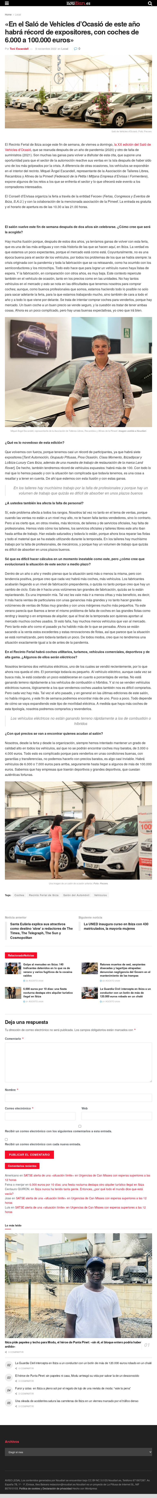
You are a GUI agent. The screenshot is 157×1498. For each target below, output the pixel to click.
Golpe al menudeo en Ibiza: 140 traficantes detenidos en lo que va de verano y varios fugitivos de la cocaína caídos (47, 969)
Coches (19, 895)
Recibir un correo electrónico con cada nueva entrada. (43, 1144)
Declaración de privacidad (57, 1488)
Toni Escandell (19, 49)
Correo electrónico (19, 1108)
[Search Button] (150, 3)
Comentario (14, 1038)
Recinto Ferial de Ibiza (44, 895)
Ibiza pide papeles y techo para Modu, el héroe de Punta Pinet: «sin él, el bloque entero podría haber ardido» (73, 1344)
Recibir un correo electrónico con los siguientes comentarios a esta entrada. (58, 1131)
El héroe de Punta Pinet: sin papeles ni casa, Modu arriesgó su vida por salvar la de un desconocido (77, 1376)
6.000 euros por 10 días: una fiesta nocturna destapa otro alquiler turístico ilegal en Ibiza (48, 992)
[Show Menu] (7, 3)
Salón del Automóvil (76, 895)
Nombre (12, 1090)
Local (18, 14)
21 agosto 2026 (34, 1001)
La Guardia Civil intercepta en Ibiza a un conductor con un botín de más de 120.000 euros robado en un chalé (125, 992)
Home (8, 14)
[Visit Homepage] (78, 3)
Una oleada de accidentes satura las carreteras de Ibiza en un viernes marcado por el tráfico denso (76, 1401)
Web (85, 1108)
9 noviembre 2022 (45, 49)
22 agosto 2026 (34, 980)
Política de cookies (29, 1488)
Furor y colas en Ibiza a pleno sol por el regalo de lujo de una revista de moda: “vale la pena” (73, 1388)
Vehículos (100, 895)
